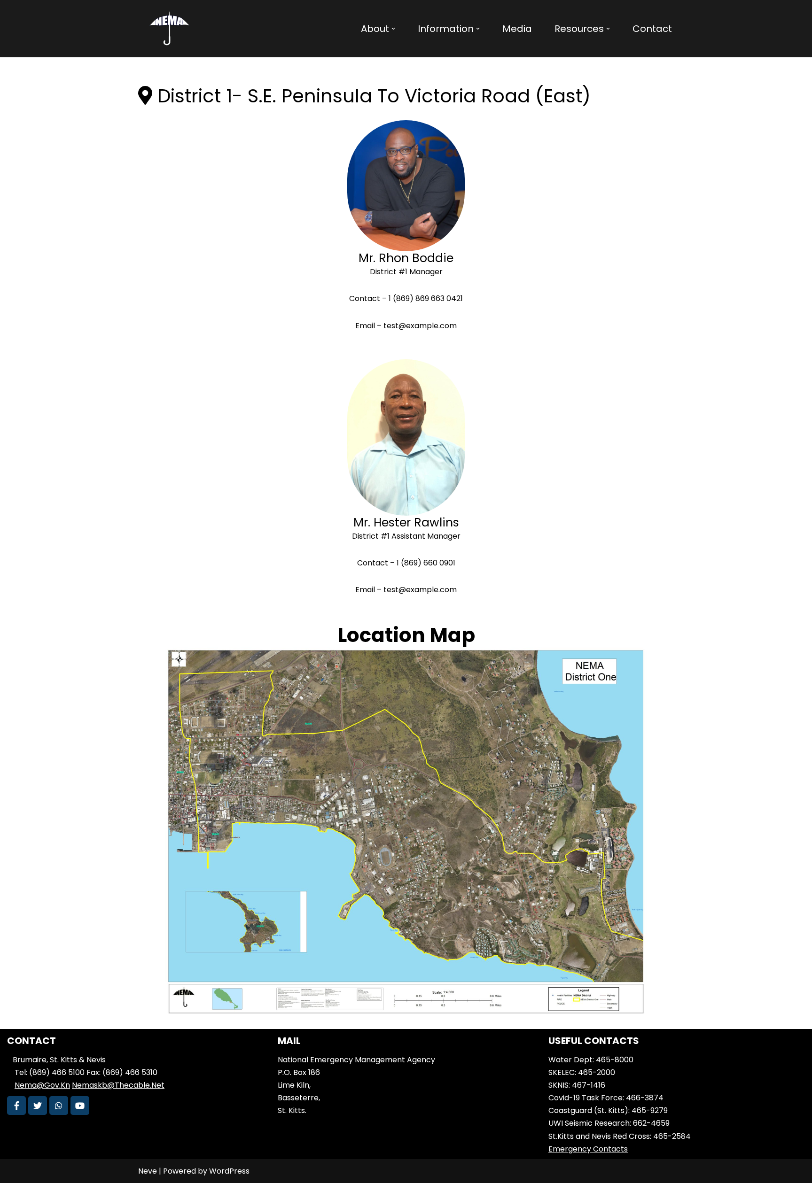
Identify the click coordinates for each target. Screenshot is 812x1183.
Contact (652, 28)
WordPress (229, 1171)
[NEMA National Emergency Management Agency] (169, 28)
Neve (147, 1171)
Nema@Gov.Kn (42, 1085)
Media (517, 28)
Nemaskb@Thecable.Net (118, 1085)
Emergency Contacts (588, 1149)
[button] (393, 29)
